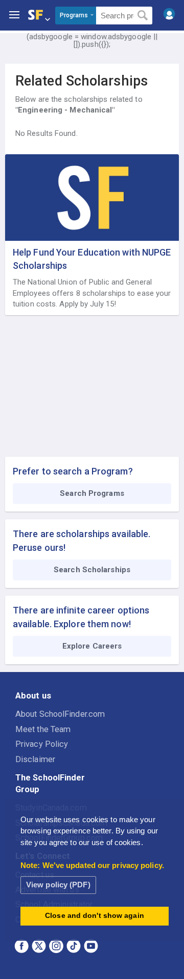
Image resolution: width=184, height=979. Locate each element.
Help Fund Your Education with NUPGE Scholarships (92, 258)
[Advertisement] (92, 386)
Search (142, 16)
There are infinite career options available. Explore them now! (81, 617)
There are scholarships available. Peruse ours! (81, 540)
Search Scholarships (92, 569)
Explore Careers (92, 646)
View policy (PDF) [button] (58, 884)
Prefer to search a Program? (73, 471)
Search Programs (92, 493)
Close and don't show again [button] (94, 915)
